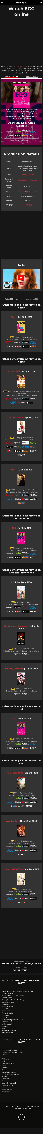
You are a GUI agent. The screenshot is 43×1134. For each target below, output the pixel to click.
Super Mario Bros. (8, 1002)
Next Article (21, 967)
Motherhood (31, 192)
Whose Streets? (21, 970)
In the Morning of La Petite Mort (13, 1020)
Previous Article (21, 961)
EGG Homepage (27, 205)
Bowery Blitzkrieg (14, 669)
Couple (21, 192)
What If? (5, 1028)
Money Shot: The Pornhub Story (13, 1000)
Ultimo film (5, 1026)
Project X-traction (8, 1013)
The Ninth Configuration (16, 626)
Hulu (19, 1106)
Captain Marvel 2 (7, 998)
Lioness (4, 1055)
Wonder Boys (13, 821)
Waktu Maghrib (7, 1024)
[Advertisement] (21, 41)
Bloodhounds (6, 1070)
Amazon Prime (32, 1106)
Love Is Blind (13, 371)
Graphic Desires (7, 993)
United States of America (27, 180)
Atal (3, 1061)
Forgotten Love (7, 1006)
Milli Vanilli (5, 1004)
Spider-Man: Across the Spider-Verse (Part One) (18, 991)
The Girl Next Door (13, 417)
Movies (18, 1108)
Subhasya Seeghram (9, 1085)
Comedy (18, 66)
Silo (3, 1057)
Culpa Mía (5, 1015)
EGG (14, 528)
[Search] (41, 2)
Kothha (4, 1076)
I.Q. (13, 582)
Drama (25, 66)
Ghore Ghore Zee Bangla (10, 1074)
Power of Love (7, 1022)
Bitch (13, 317)
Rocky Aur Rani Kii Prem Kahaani (13, 995)
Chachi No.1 (6, 1092)
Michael (13, 470)
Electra (4, 1068)
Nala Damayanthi (8, 1063)
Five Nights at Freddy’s (9, 1031)
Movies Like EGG (32, 76)
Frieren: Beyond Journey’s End (12, 1052)
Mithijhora (5, 1059)
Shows (28, 1108)
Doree (4, 1087)
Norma (4, 1017)
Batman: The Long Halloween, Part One (21, 964)
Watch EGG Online (11, 76)
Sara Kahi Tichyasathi (9, 1083)
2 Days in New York (13, 869)
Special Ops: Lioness (9, 1072)
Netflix (9, 1106)
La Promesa (6, 1079)
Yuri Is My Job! (7, 1090)
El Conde (5, 1009)
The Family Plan (7, 1033)
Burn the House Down (9, 1050)
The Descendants (14, 773)
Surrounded (6, 1011)
